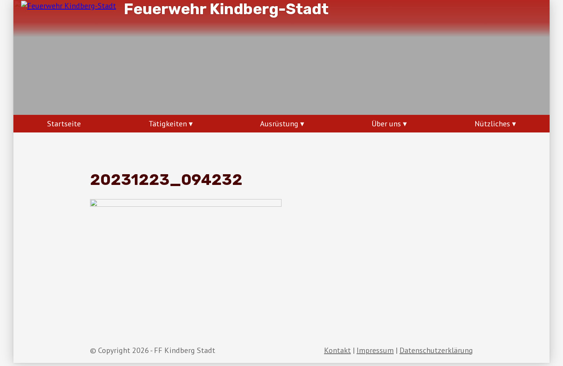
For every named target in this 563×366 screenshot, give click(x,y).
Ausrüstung (279, 124)
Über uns (386, 124)
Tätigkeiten (168, 124)
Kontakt (337, 350)
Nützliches (492, 124)
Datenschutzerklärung (436, 350)
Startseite (64, 124)
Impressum (375, 350)
